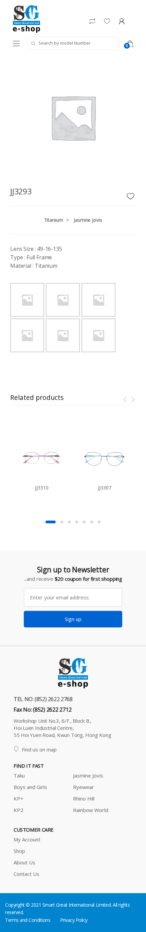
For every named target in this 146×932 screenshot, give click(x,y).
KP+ (18, 798)
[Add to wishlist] (131, 194)
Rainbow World (90, 810)
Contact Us (26, 873)
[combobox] (73, 43)
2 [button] (61, 522)
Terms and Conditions (27, 920)
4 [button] (76, 522)
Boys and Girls (30, 787)
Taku (19, 775)
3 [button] (69, 522)
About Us (24, 862)
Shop (19, 850)
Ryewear (83, 787)
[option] (73, 117)
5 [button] (84, 522)
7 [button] (99, 522)
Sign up (73, 619)
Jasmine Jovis (88, 220)
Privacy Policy (74, 920)
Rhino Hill (83, 798)
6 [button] (91, 522)
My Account (27, 839)
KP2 (18, 810)
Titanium (53, 220)
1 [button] (50, 522)
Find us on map (39, 749)
